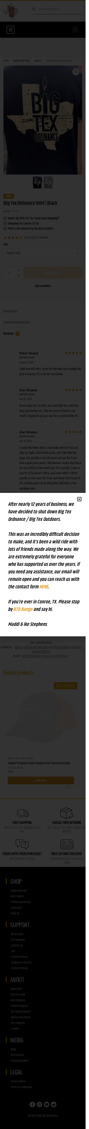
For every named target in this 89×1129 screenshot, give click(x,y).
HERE (43, 587)
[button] (79, 499)
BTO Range (23, 609)
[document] (43, 564)
